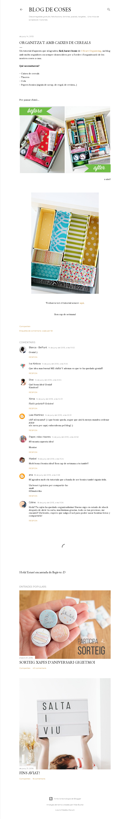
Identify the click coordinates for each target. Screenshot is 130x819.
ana (31, 474)
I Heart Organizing (91, 50)
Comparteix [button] (24, 326)
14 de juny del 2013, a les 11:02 (61, 347)
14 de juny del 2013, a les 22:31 (58, 415)
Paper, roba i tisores (40, 436)
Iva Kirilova (35, 363)
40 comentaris (39, 668)
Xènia (32, 398)
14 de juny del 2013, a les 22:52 (65, 437)
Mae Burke (78, 804)
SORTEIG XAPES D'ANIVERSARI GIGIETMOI (57, 662)
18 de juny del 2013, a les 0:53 (47, 475)
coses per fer (47, 331)
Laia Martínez (36, 415)
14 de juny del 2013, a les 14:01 (49, 399)
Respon (33, 357)
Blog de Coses (50, 9)
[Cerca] (109, 9)
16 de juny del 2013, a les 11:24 (51, 459)
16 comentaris (39, 778)
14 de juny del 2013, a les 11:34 (55, 364)
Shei (31, 379)
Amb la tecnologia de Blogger (67, 798)
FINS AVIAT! (29, 772)
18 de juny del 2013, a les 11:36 (50, 502)
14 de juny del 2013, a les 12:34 (48, 380)
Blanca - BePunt (38, 347)
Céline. (32, 502)
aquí (82, 303)
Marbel (32, 458)
